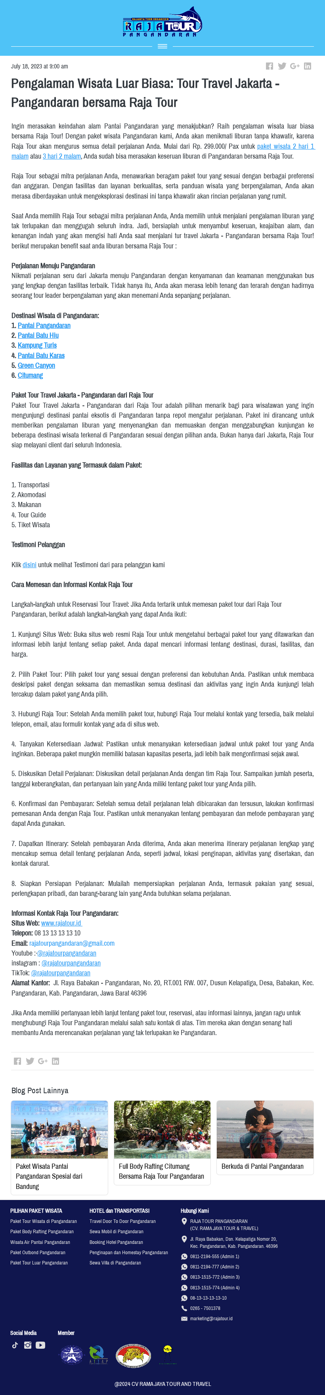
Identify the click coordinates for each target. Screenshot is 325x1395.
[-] (15, 1345)
